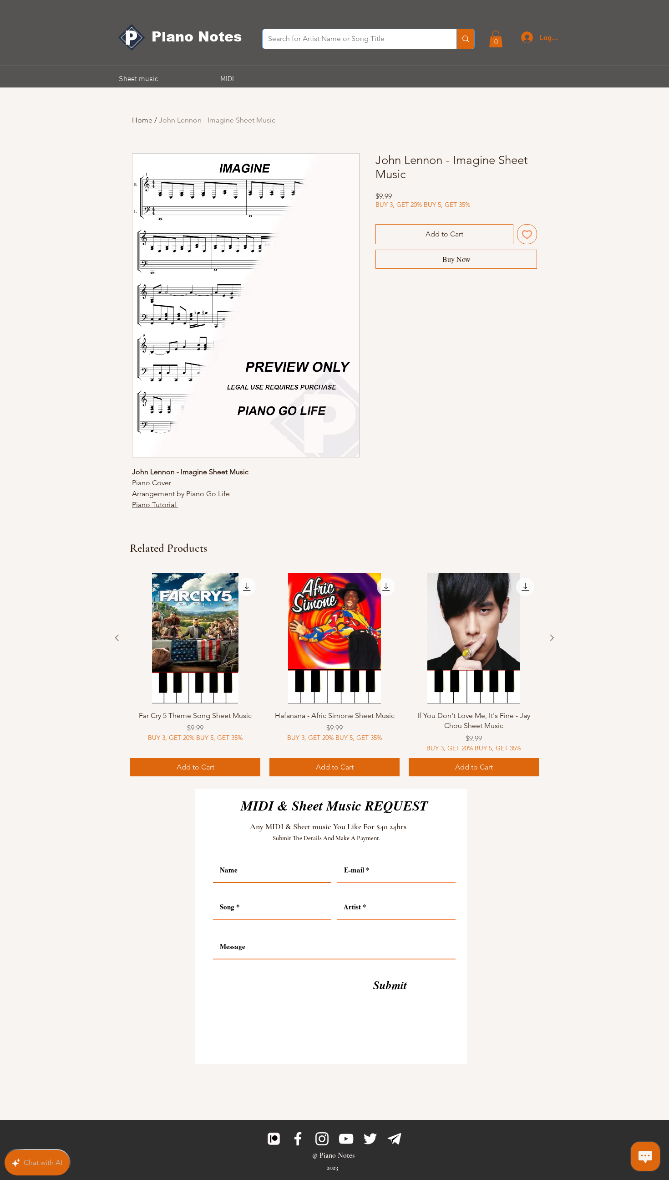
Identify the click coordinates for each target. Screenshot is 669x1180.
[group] (335, 675)
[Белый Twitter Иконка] (370, 1139)
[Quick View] (195, 638)
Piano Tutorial (155, 504)
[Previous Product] (117, 637)
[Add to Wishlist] (527, 234)
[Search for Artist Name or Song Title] (465, 39)
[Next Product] (552, 637)
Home (142, 120)
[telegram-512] (394, 1139)
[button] (496, 39)
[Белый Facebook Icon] (298, 1139)
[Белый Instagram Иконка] (322, 1139)
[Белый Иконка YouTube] (346, 1139)
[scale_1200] (274, 1139)
